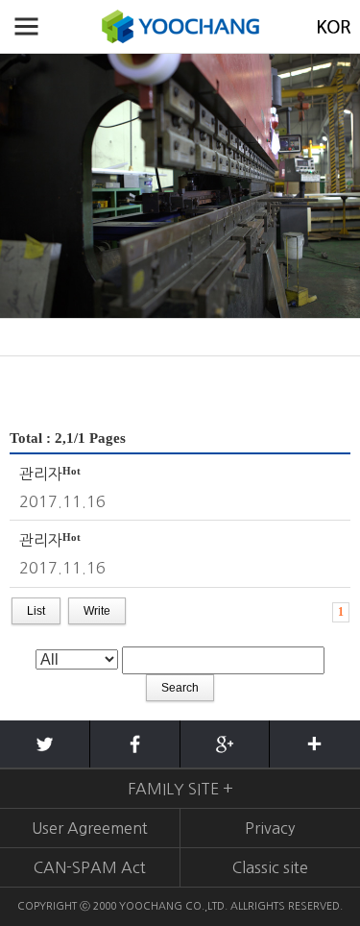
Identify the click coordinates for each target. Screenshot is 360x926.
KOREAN (333, 26)
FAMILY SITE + (180, 788)
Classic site (270, 867)
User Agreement (90, 828)
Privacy (270, 828)
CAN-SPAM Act (90, 867)
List (36, 611)
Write (97, 611)
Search (180, 687)
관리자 (40, 473)
